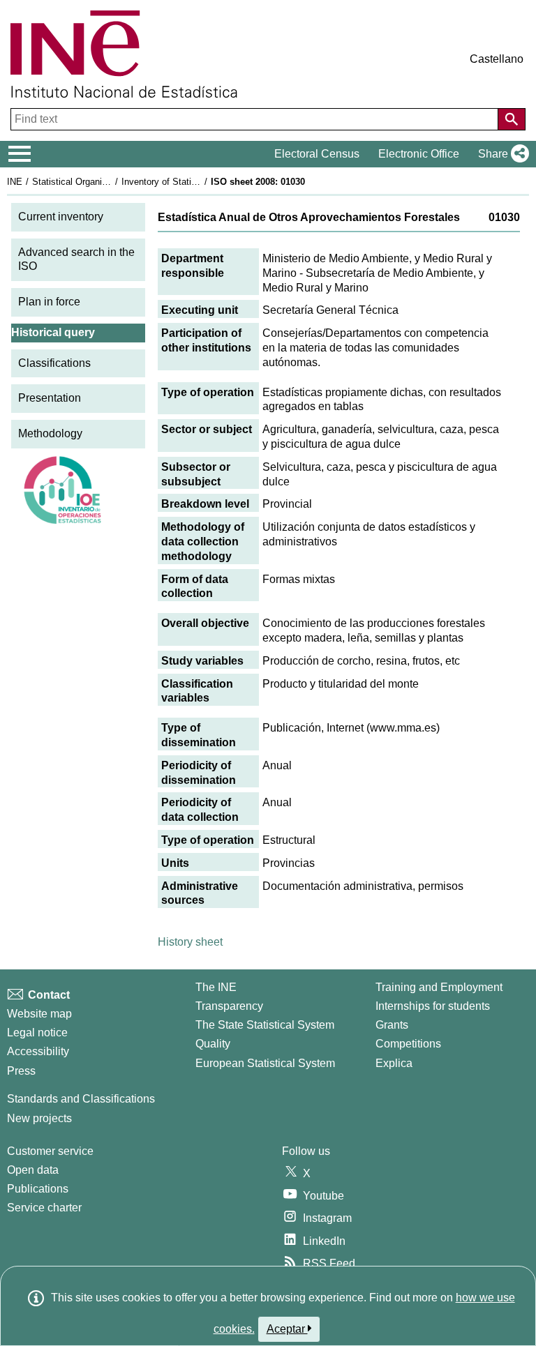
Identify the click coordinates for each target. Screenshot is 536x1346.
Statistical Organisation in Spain (97, 181)
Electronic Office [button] (418, 154)
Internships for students (432, 1006)
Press (21, 1071)
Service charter (44, 1207)
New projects (39, 1118)
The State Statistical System (264, 1025)
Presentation (49, 398)
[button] (500, 154)
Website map (39, 1014)
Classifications (54, 363)
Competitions (408, 1044)
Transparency (229, 1006)
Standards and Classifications (81, 1099)
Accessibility (38, 1051)
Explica (393, 1063)
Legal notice (37, 1032)
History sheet (190, 942)
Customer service (50, 1151)
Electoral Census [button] (316, 154)
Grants (391, 1025)
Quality (212, 1044)
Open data (33, 1170)
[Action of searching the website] (512, 119)
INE (14, 181)
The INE (216, 987)
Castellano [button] (496, 59)
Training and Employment (438, 987)
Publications (37, 1189)
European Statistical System (265, 1063)
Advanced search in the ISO (76, 259)
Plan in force (49, 302)
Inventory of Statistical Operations (190, 181)
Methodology (50, 433)
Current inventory (60, 216)
